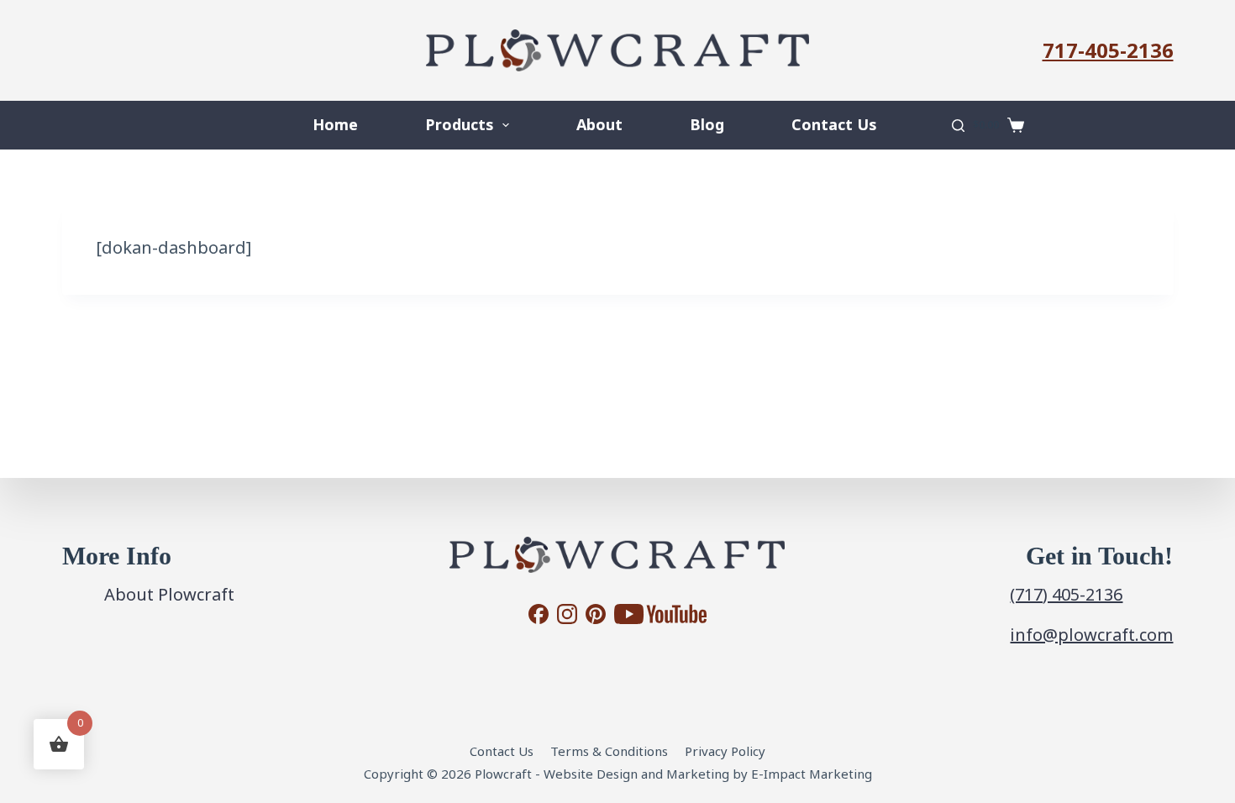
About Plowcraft (169, 594)
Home (335, 124)
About (599, 124)
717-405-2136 (1108, 50)
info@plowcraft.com (1091, 634)
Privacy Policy (725, 751)
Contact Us (833, 124)
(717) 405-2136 (1066, 594)
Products (459, 124)
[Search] (958, 125)
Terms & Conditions (609, 751)
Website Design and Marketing (636, 773)
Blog (707, 124)
